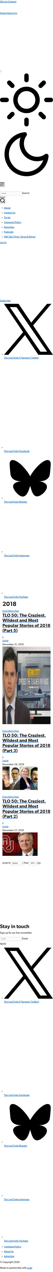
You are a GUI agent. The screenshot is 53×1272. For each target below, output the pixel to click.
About (7, 208)
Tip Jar (7, 217)
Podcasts (8, 232)
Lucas (5, 641)
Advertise (9, 227)
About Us (9, 1251)
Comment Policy (12, 222)
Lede (29, 1268)
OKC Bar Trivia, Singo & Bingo (19, 237)
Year (26, 863)
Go (39, 863)
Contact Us (9, 213)
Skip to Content (8, 2)
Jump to (6, 863)
